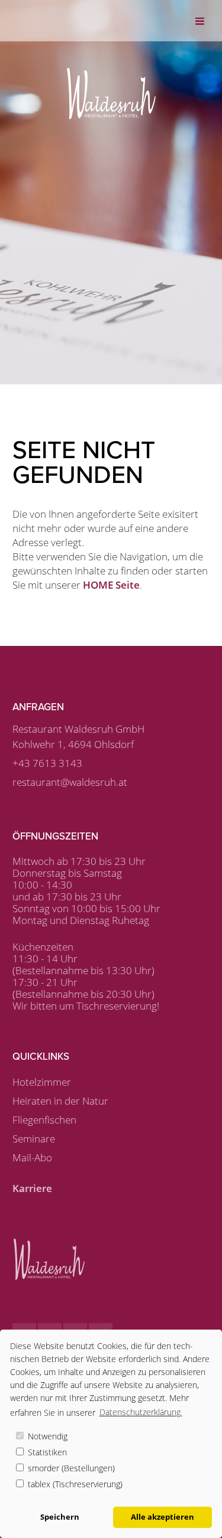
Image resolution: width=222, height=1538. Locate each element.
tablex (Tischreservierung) (74, 1484)
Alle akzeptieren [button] (162, 1517)
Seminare (33, 1138)
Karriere (32, 1188)
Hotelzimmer (41, 1082)
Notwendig (46, 1436)
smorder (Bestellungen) (70, 1468)
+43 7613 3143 (47, 763)
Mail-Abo (32, 1157)
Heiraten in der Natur (60, 1101)
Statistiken (46, 1452)
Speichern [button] (59, 1517)
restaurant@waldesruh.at (69, 782)
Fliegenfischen (44, 1119)
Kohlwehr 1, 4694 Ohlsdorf (73, 744)
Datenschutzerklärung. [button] (140, 1412)
